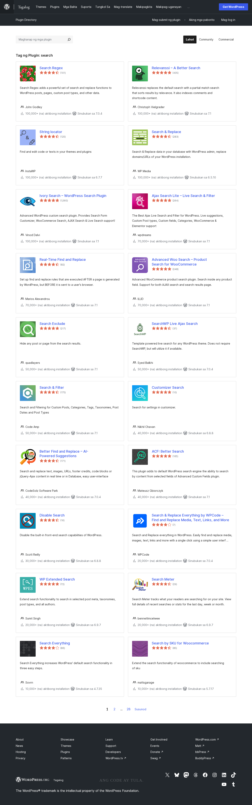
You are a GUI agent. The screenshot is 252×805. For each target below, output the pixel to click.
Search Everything (55, 643)
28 (129, 709)
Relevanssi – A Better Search (176, 68)
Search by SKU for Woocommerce (180, 643)
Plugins (65, 752)
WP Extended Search (57, 579)
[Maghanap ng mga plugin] (69, 39)
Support (111, 745)
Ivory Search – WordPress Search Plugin (73, 196)
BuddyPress (204, 758)
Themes (66, 745)
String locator (51, 132)
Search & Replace (166, 132)
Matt (200, 745)
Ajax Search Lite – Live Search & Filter (183, 196)
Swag (155, 758)
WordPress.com (207, 739)
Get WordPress (233, 6)
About (20, 739)
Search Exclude (52, 324)
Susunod (140, 709)
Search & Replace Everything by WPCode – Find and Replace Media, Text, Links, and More (190, 517)
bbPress (202, 752)
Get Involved (158, 739)
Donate (156, 752)
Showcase (67, 739)
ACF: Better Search (168, 451)
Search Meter (163, 579)
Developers (113, 752)
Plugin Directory (26, 19)
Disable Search (52, 515)
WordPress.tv (116, 758)
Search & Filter (52, 387)
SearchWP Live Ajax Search (175, 324)
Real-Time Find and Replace (63, 259)
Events (154, 745)
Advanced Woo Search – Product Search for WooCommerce (179, 261)
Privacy (20, 758)
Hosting (21, 752)
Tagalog (58, 780)
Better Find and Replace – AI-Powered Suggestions (64, 453)
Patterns (66, 758)
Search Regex (51, 68)
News (19, 745)
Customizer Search (168, 387)
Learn (109, 739)
